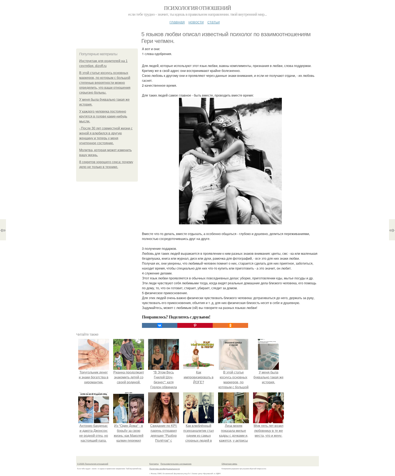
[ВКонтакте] (159, 325)
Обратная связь (229, 463)
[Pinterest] (195, 325)
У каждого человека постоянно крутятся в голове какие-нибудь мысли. (103, 116)
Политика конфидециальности (164, 468)
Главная (177, 22)
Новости (196, 22)
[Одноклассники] (230, 325)
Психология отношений (197, 7)
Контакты (154, 463)
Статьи (213, 22)
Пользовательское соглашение (176, 463)
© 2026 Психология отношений (92, 463)
